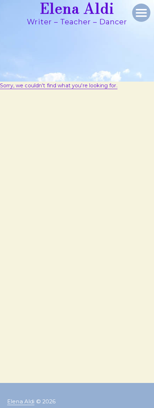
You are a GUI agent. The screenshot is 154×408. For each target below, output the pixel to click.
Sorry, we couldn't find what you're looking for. (58, 85)
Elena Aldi (20, 401)
